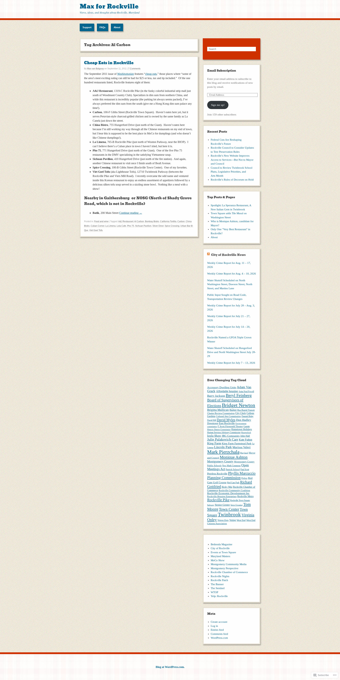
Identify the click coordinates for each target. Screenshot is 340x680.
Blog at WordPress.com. (170, 666)
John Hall (245, 435)
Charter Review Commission (221, 413)
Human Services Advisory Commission (223, 432)
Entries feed (217, 629)
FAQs (102, 27)
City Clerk (240, 413)
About (117, 27)
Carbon (181, 221)
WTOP (214, 592)
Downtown (212, 423)
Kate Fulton (245, 439)
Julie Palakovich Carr (222, 439)
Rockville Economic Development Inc (228, 493)
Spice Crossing (172, 226)
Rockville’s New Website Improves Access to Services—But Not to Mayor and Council (232, 159)
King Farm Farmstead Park (236, 443)
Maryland (244, 453)
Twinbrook (229, 514)
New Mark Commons (231, 465)
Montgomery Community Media (228, 564)
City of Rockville (220, 548)
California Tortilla (168, 221)
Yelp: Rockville (219, 596)
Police (244, 478)
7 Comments (134, 68)
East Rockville (227, 423)
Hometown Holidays (241, 429)
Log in (214, 626)
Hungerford (246, 433)
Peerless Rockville (217, 473)
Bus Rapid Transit (246, 410)
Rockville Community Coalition (234, 490)
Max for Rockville (109, 6)
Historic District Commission (219, 430)
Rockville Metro (245, 496)
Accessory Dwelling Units (221, 387)
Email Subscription (221, 70)
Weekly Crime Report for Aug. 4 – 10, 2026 (231, 273)
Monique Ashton (234, 457)
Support (87, 27)
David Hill (211, 420)
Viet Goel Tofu (96, 230)
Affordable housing (227, 391)
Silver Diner (158, 226)
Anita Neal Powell (246, 391)
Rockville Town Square (240, 500)
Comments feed (219, 633)
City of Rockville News (228, 255)
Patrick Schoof (233, 469)
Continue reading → (130, 212)
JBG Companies (231, 435)
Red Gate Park (233, 482)
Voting (232, 520)
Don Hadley (243, 420)
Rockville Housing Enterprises (222, 496)
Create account (219, 621)
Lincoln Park (223, 447)
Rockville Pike (218, 500)
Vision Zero (223, 520)
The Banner (217, 584)
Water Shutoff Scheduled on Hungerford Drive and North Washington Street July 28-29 (231, 352)
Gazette (246, 426)
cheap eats (151, 73)
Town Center (229, 509)
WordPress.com (219, 637)
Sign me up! (218, 105)
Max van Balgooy (95, 68)
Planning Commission (224, 478)
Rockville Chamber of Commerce (229, 572)
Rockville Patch (219, 580)
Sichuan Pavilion (143, 226)
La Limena (110, 226)
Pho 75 (130, 226)
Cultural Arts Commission (228, 416)
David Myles (226, 420)
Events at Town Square (223, 552)
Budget (233, 410)
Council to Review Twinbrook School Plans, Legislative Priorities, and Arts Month (231, 171)
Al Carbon (139, 221)
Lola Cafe (121, 226)
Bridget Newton (238, 405)
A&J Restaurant (125, 221)
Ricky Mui (227, 486)
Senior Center (222, 504)
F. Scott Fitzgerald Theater (230, 426)
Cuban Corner (97, 226)
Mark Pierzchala (223, 452)
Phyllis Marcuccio (242, 473)
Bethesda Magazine (221, 544)
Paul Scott (244, 469)
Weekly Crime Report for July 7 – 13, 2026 (231, 362)
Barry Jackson (216, 396)
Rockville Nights (220, 576)
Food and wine (101, 221)
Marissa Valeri (242, 447)
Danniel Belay (247, 416)
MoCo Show (218, 560)
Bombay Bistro (152, 221)
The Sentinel (218, 588)
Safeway (210, 505)
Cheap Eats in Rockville (109, 63)
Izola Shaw (214, 435)
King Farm (214, 443)
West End (241, 520)
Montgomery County (220, 461)
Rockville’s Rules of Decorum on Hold (232, 179)
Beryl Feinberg (239, 395)
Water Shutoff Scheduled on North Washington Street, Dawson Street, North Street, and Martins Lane (229, 284)
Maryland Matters (220, 556)
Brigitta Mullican (218, 410)
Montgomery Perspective (224, 568)
